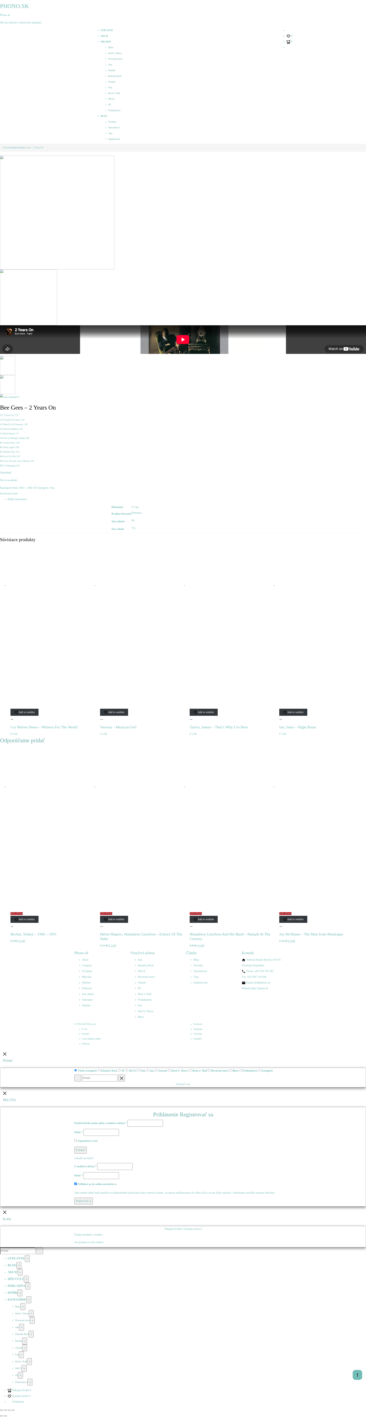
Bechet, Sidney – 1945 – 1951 (33, 934)
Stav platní (88, 994)
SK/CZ (111, 99)
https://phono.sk (259, 988)
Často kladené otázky (91, 1038)
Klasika (111, 70)
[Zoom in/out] (1, 1410)
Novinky (112, 122)
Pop (110, 87)
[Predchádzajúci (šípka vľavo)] (1, 1415)
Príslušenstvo (114, 110)
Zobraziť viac (183, 1084)
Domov (6, 147)
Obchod (106, 41)
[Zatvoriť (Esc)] (12, 1410)
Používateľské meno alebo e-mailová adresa (100, 1123)
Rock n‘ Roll (114, 93)
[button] (12, 718)
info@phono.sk (262, 982)
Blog (104, 116)
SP (109, 104)
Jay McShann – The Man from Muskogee (311, 934)
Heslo (78, 1132)
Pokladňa (16, 1285)
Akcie (104, 36)
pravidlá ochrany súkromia (260, 1192)
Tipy (110, 133)
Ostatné (111, 81)
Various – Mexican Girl (118, 727)
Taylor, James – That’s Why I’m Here (219, 727)
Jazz (110, 64)
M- (133, 520)
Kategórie (14, 147)
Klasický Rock (115, 76)
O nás (84, 1029)
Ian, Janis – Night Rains (297, 727)
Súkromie (87, 999)
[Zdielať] (9, 1410)
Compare (87, 965)
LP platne (107, 30)
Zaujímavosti (114, 139)
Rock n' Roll (144, 994)
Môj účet (87, 976)
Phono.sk (5, 15)
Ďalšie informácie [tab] (17, 499)
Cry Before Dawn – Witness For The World (43, 727)
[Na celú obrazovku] (5, 1410)
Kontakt (85, 1033)
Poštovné (87, 988)
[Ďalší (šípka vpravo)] (5, 1415)
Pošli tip (85, 1043)
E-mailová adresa (85, 1166)
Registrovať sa (83, 1200)
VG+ (134, 528)
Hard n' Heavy (145, 1011)
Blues (110, 47)
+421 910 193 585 (264, 971)
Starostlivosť (114, 127)
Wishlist (86, 1005)
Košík (12, 1292)
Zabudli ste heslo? (84, 1158)
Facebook (5, 493)
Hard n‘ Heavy (115, 53)
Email (14, 493)
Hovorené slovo (115, 59)
